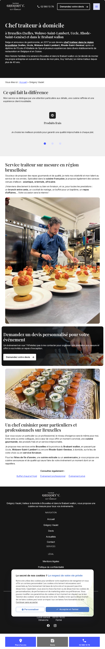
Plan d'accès (20, 645)
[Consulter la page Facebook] (48, 625)
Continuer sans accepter (27, 602)
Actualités (51, 536)
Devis (51, 530)
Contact (51, 542)
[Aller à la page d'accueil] (15, 6)
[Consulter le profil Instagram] (55, 625)
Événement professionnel (52, 476)
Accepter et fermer (68, 609)
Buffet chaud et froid (27, 476)
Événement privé (77, 476)
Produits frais (52, 123)
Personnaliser (31, 609)
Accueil (23, 82)
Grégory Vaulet (50, 525)
